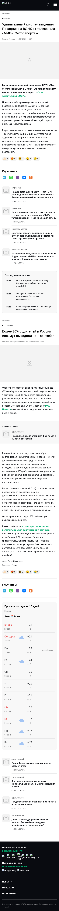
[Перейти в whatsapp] (11, 177)
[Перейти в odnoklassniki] (31, 177)
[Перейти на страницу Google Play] (9, 872)
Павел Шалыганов (15, 561)
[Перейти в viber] (17, 177)
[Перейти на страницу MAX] (9, 856)
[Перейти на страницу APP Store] (23, 872)
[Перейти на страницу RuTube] (29, 856)
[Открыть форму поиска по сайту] (48, 4)
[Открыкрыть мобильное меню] (55, 4)
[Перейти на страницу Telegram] (34, 856)
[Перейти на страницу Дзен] (24, 856)
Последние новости (17, 275)
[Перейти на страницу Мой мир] (19, 856)
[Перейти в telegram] (4, 177)
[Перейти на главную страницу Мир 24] (6, 4)
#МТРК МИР (6, 18)
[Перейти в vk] (24, 177)
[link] (16, 188)
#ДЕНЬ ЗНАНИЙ (7, 325)
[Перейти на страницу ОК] (14, 856)
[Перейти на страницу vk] (4, 856)
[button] (4, 177)
